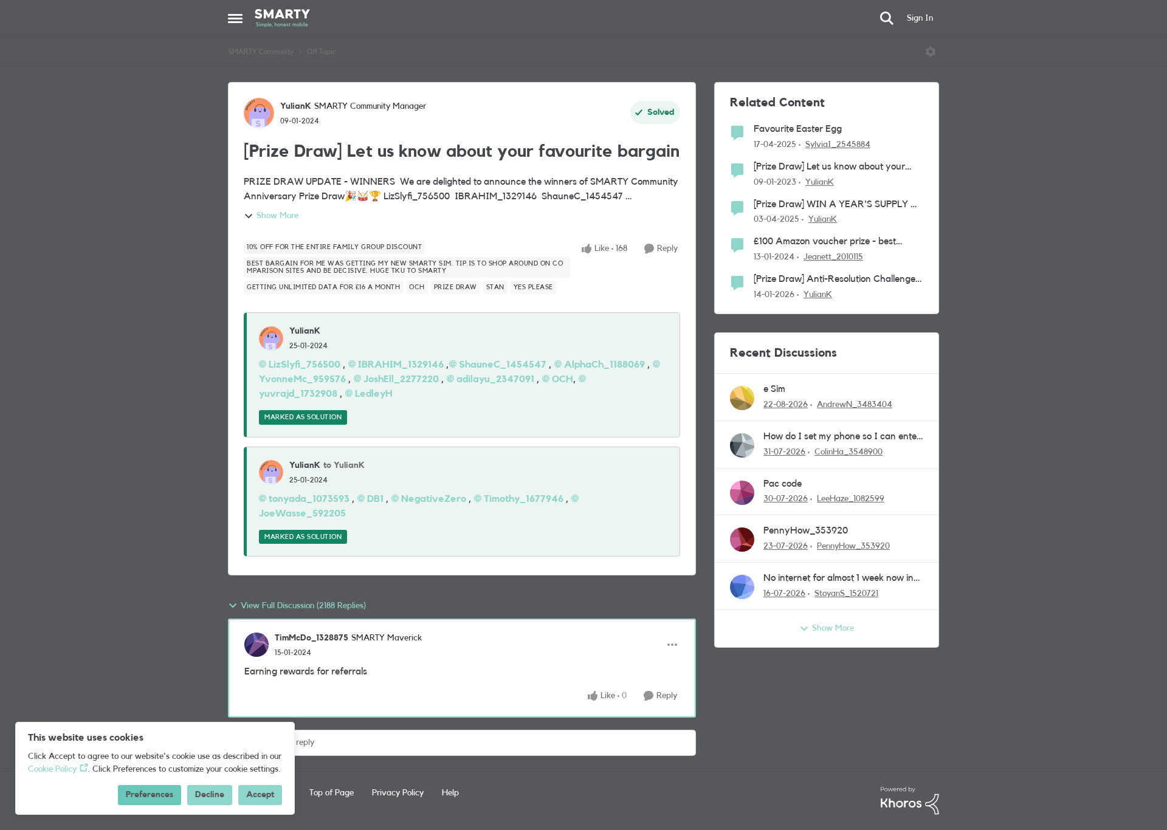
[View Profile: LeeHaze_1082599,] (742, 493)
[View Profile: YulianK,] (271, 338)
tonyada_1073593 (309, 499)
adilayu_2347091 (495, 379)
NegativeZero (433, 499)
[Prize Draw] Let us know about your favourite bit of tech (829, 167)
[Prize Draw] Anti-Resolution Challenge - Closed (837, 280)
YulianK (295, 106)
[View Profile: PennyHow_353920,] (742, 539)
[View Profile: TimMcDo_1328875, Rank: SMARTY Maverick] (256, 645)
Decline (209, 795)
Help (450, 793)
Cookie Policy (52, 769)
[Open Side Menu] (235, 18)
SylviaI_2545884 (837, 144)
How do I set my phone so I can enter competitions (841, 437)
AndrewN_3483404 (854, 404)
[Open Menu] (930, 51)
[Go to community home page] (282, 18)
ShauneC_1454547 (502, 364)
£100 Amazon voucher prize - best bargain (825, 242)
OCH (562, 379)
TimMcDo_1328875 (311, 638)
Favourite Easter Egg (798, 129)
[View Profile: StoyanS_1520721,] (742, 587)
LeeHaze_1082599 (850, 499)
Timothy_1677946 (523, 499)
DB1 (375, 499)
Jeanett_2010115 (833, 257)
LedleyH (374, 394)
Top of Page (331, 793)
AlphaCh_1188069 (604, 364)
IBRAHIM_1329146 (401, 364)
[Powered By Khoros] (910, 801)
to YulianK (344, 465)
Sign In (920, 18)
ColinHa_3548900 (848, 452)
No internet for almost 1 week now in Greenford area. (838, 579)
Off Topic (321, 51)
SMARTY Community (261, 51)
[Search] (887, 18)
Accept (260, 795)
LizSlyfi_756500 (304, 364)
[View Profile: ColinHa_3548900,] (742, 445)
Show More (277, 215)
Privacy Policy (398, 793)
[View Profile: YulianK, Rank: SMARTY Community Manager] (259, 113)
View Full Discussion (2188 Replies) (303, 606)
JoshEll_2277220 (401, 379)
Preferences (149, 795)
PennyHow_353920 (805, 530)
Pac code (782, 484)
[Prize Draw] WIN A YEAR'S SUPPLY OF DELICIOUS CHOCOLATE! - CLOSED (838, 205)
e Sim (774, 389)
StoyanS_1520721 (846, 593)
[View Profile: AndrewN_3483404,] (742, 398)
